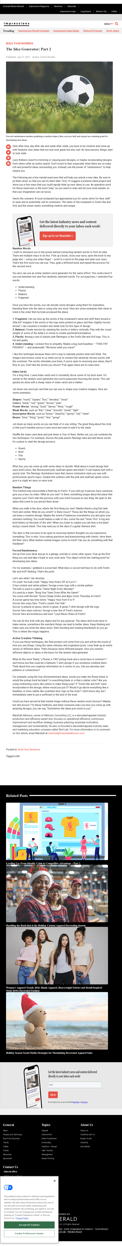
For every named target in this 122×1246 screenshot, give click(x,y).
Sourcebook (85, 1147)
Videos (5, 1147)
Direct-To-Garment (49, 1139)
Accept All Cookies (29, 1225)
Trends (6, 1143)
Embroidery (46, 1143)
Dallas (114, 11)
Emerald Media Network (13, 6)
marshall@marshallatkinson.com (66, 733)
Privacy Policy (22, 1218)
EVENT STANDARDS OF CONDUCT (78, 1229)
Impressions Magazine (39, 6)
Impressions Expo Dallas (66, 30)
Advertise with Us (87, 1135)
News (5, 1131)
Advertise (58, 6)
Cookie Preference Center (29, 1233)
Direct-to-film (47, 1135)
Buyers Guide (86, 1139)
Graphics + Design (49, 1147)
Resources (7, 1155)
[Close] (54, 1180)
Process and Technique (12, 1135)
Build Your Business (19, 43)
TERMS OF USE (59, 1232)
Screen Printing (48, 1159)
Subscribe (71, 6)
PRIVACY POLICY (75, 1232)
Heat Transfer (47, 1151)
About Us (84, 1131)
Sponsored (7, 1159)
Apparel (45, 1131)
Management (47, 1155)
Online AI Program (92, 30)
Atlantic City (101, 11)
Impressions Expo (68, 11)
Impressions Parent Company (33, 30)
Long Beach (86, 11)
